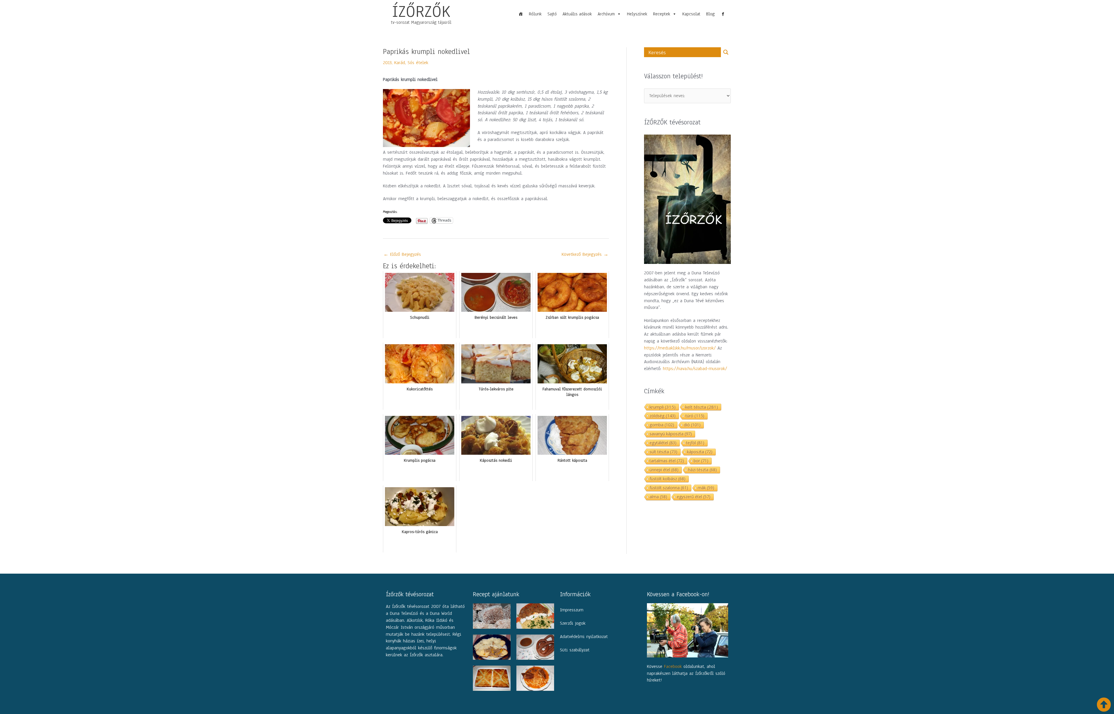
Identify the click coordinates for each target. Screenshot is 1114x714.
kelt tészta (701, 407)
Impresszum (571, 610)
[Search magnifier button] (726, 52)
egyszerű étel (693, 496)
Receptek (661, 14)
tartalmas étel (667, 460)
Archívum (606, 14)
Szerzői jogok (572, 623)
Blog (710, 14)
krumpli (663, 407)
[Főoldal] (521, 14)
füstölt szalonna (669, 487)
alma (658, 496)
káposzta (699, 451)
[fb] (723, 14)
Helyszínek (637, 14)
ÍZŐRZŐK (421, 11)
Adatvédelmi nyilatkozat (584, 636)
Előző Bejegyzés (402, 254)
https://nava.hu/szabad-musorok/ (695, 368)
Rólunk (535, 14)
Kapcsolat (691, 14)
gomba (662, 424)
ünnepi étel (664, 469)
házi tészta (702, 469)
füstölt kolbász (668, 478)
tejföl (695, 442)
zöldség (663, 415)
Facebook (673, 666)
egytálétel (663, 442)
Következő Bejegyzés (585, 254)
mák (706, 487)
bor (701, 460)
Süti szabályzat (574, 650)
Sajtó (552, 14)
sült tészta (663, 451)
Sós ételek (418, 62)
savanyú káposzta (671, 433)
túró (694, 415)
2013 (387, 62)
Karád (399, 62)
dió (692, 424)
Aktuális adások (577, 14)
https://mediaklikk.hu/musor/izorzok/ (680, 348)
